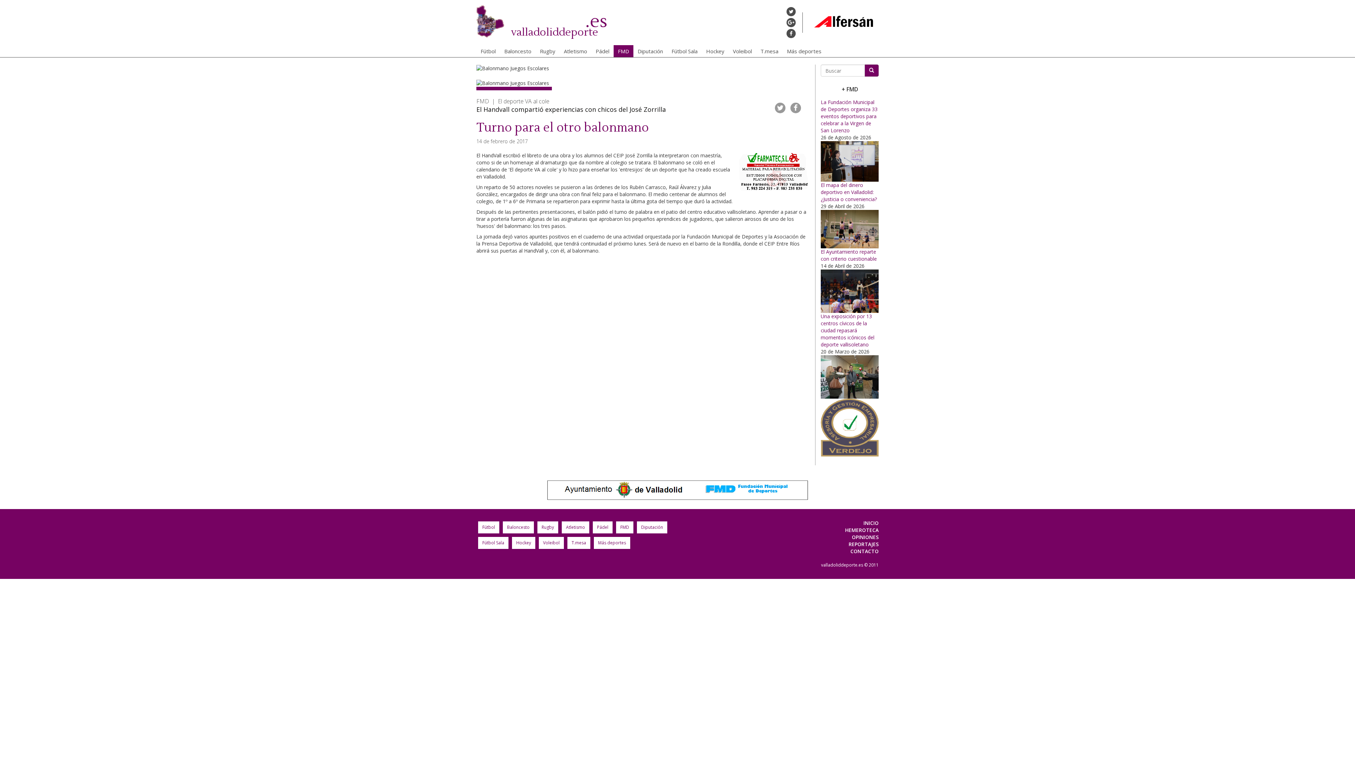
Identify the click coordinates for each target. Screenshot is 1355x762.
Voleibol (742, 51)
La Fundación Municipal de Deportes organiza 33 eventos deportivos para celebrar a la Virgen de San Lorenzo (849, 116)
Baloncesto (517, 51)
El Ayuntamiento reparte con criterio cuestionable (849, 255)
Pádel (602, 51)
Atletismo (575, 51)
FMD (623, 51)
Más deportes (804, 51)
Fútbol (488, 51)
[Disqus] (643, 364)
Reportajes (864, 544)
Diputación (650, 51)
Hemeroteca (862, 530)
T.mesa (769, 51)
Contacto (864, 551)
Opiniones (865, 537)
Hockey (715, 51)
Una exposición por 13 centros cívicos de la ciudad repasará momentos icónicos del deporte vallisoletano (847, 330)
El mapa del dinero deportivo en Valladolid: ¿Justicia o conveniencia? (849, 192)
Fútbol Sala (685, 51)
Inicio (871, 523)
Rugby (547, 51)
